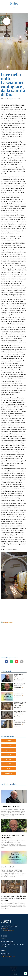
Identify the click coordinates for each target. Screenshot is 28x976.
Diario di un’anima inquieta (10, 806)
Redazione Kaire (17, 688)
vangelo (8, 750)
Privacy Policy (14, 967)
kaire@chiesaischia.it (9, 930)
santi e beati (8, 773)
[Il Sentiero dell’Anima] (7, 693)
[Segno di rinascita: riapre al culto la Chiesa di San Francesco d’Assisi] (7, 711)
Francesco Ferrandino (18, 679)
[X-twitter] (6, 936)
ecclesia (8, 745)
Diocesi (9, 764)
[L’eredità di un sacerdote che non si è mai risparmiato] (7, 684)
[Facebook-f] (1, 936)
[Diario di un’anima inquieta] (7, 674)
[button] (6, 661)
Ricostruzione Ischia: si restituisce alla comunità (19, 721)
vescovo (8, 759)
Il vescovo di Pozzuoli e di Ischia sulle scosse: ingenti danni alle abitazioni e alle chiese (13, 898)
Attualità (9, 740)
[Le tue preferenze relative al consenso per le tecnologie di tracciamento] (25, 973)
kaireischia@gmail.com (9, 956)
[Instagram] (4, 936)
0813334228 (5, 928)
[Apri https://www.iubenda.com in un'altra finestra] (15, 974)
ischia (8, 768)
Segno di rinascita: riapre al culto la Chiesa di (19, 712)
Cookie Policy (14, 970)
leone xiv (8, 754)
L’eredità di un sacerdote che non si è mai (19, 684)
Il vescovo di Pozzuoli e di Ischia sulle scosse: (20, 703)
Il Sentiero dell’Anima (19, 693)
